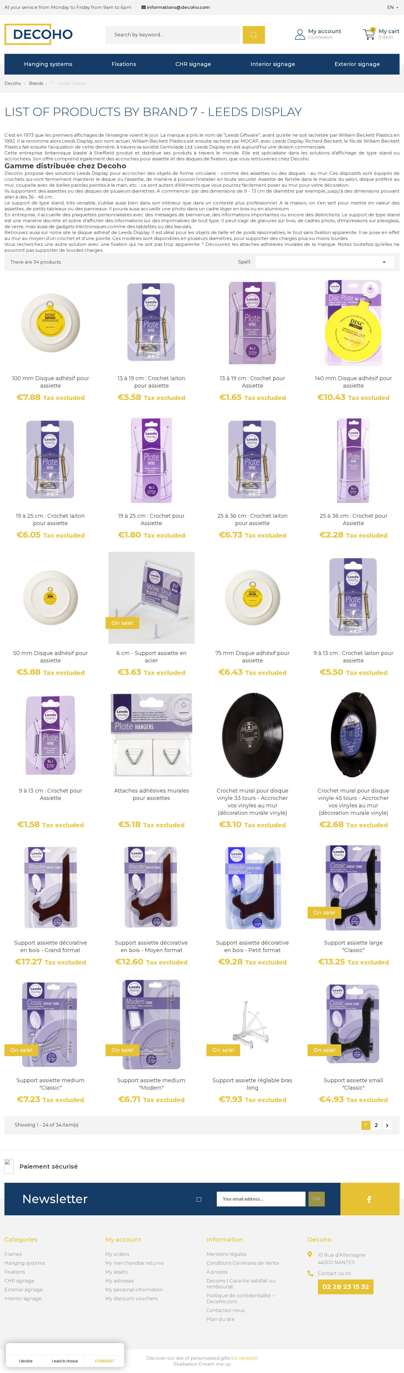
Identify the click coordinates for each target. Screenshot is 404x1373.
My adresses (119, 1281)
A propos (216, 1272)
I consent (104, 1361)
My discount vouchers (131, 1298)
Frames (13, 1254)
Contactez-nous (225, 1310)
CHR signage (193, 64)
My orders (117, 1254)
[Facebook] (369, 1199)
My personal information (134, 1290)
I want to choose (65, 1361)
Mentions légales (226, 1254)
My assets (116, 1272)
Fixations (123, 64)
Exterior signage (357, 64)
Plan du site (220, 1319)
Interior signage (273, 64)
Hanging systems (48, 64)
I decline (26, 1361)
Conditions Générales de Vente (242, 1263)
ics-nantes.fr (244, 1358)
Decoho (12, 83)
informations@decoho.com (178, 7)
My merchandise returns (134, 1263)
